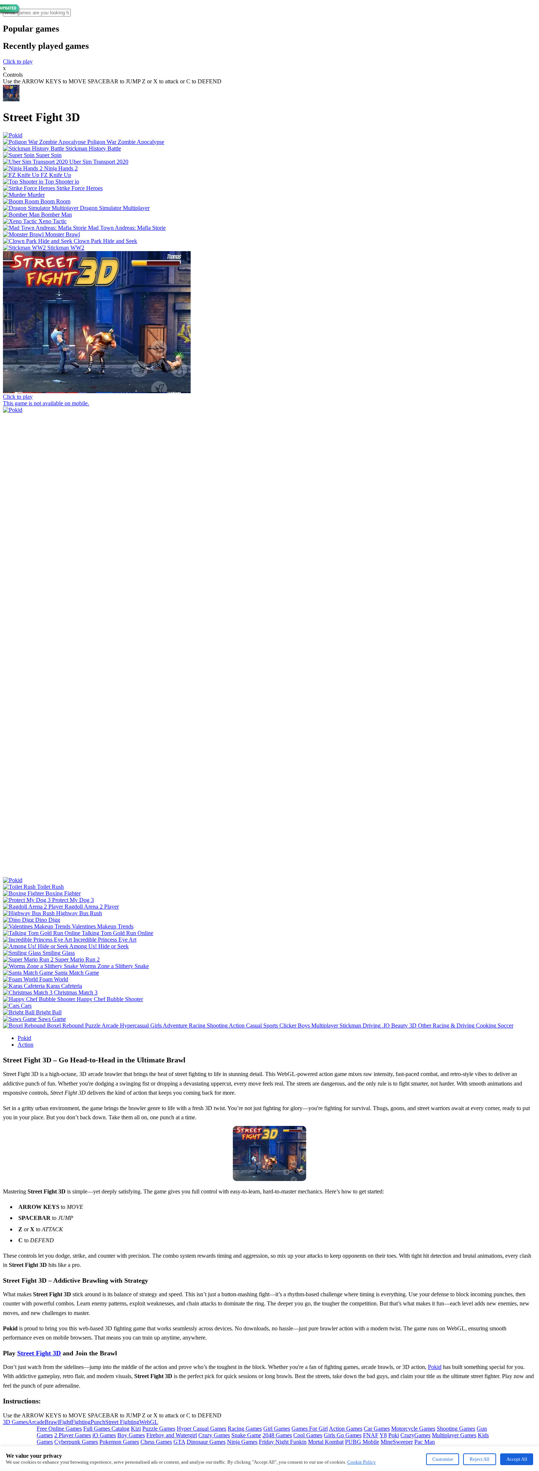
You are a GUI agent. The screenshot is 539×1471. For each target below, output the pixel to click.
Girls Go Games (343, 1435)
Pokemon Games (119, 1442)
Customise (442, 1459)
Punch (98, 1422)
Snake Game (246, 1435)
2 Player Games (72, 1435)
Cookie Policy (361, 1462)
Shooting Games (456, 1428)
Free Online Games (59, 1428)
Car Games (377, 1428)
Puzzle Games (158, 1428)
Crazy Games (214, 1435)
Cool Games (307, 1435)
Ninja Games (242, 1442)
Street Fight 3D (39, 1353)
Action (25, 1044)
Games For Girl (310, 1428)
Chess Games (156, 1442)
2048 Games (277, 1435)
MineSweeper (397, 1442)
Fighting (81, 1422)
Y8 (383, 1435)
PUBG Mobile (362, 1442)
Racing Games (245, 1428)
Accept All (516, 1459)
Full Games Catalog (106, 1428)
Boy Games (131, 1435)
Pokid (24, 1038)
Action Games (345, 1428)
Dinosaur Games (206, 1442)
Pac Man (424, 1442)
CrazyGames (415, 1435)
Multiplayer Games (454, 1435)
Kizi (136, 1428)
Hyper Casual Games (201, 1428)
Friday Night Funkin (283, 1442)
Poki (393, 1435)
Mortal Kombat (326, 1442)
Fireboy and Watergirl (171, 1435)
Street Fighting (122, 1422)
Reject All (479, 1459)
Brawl (52, 1422)
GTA (179, 1442)
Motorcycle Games (413, 1428)
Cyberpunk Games (76, 1442)
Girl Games (276, 1428)
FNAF (370, 1435)
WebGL (148, 1422)
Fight (65, 1422)
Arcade (36, 1422)
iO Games (104, 1435)
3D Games (15, 1422)
